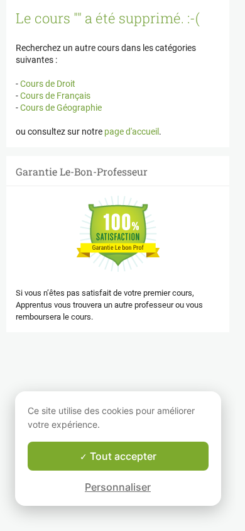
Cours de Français (54, 96)
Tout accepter (121, 456)
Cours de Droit (46, 84)
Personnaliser (118, 487)
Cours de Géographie (60, 108)
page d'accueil (131, 131)
